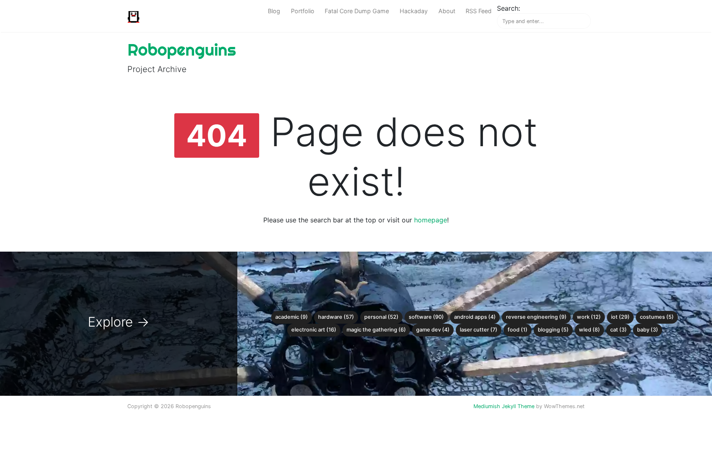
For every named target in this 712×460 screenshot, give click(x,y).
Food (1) (517, 330)
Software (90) (426, 317)
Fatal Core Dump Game (357, 10)
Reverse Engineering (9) (536, 317)
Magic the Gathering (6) (376, 330)
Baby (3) (647, 330)
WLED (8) (589, 330)
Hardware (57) (336, 317)
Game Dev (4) (433, 330)
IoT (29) (620, 317)
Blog (274, 10)
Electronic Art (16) (313, 330)
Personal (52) (381, 317)
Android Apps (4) (475, 317)
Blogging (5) (553, 330)
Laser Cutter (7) (478, 330)
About (446, 10)
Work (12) (589, 317)
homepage (430, 220)
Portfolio (302, 10)
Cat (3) (618, 330)
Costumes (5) (657, 317)
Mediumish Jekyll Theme (503, 406)
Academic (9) (291, 317)
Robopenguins (181, 50)
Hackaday (414, 10)
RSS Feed (479, 10)
